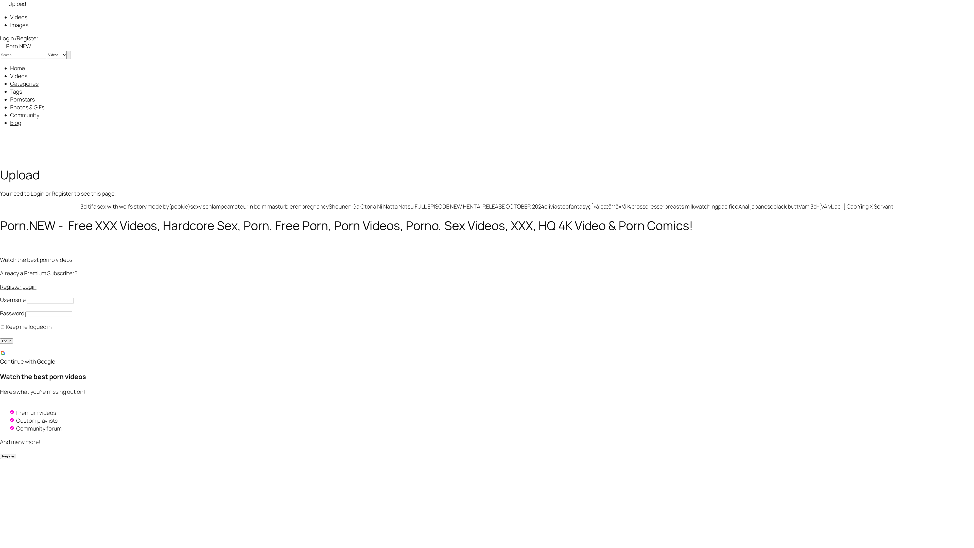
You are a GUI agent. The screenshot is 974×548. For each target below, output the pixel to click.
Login (7, 38)
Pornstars (22, 99)
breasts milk (680, 206)
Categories (24, 84)
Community (24, 115)
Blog (15, 123)
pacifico (728, 206)
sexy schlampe (208, 206)
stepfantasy (572, 206)
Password (12, 313)
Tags (16, 91)
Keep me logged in (28, 327)
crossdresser (648, 206)
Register (27, 38)
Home (17, 68)
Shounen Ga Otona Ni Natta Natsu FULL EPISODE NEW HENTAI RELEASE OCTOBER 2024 (436, 206)
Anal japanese (756, 206)
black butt (786, 206)
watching (706, 206)
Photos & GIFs (27, 107)
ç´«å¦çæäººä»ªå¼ (610, 206)
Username (13, 300)
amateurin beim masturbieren (264, 206)
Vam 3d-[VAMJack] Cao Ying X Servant (846, 206)
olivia (550, 206)
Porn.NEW (18, 46)
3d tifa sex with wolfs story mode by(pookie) (135, 206)
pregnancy (315, 206)
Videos (18, 76)
